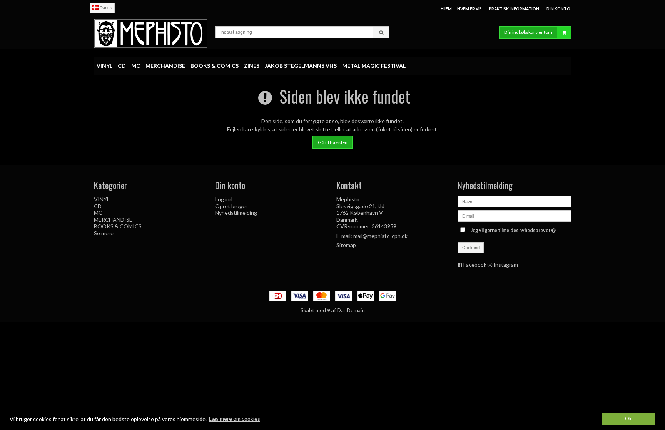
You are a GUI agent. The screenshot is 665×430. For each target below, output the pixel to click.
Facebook (474, 264)
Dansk (105, 7)
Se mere (104, 233)
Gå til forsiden (333, 142)
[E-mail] (514, 215)
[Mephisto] (150, 33)
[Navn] (514, 201)
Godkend (471, 247)
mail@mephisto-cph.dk (380, 236)
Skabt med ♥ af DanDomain (333, 310)
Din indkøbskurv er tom (528, 32)
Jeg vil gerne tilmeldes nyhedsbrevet (514, 228)
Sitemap (346, 245)
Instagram (505, 264)
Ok (628, 419)
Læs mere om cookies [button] (234, 418)
